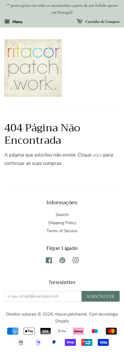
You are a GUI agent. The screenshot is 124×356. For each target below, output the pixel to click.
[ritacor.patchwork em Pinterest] (62, 261)
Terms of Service (62, 231)
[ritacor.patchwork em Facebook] (49, 261)
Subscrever (101, 296)
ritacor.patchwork (71, 314)
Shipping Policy (62, 223)
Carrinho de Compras (102, 21)
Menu (16, 22)
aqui (97, 155)
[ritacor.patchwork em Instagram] (75, 261)
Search (62, 214)
